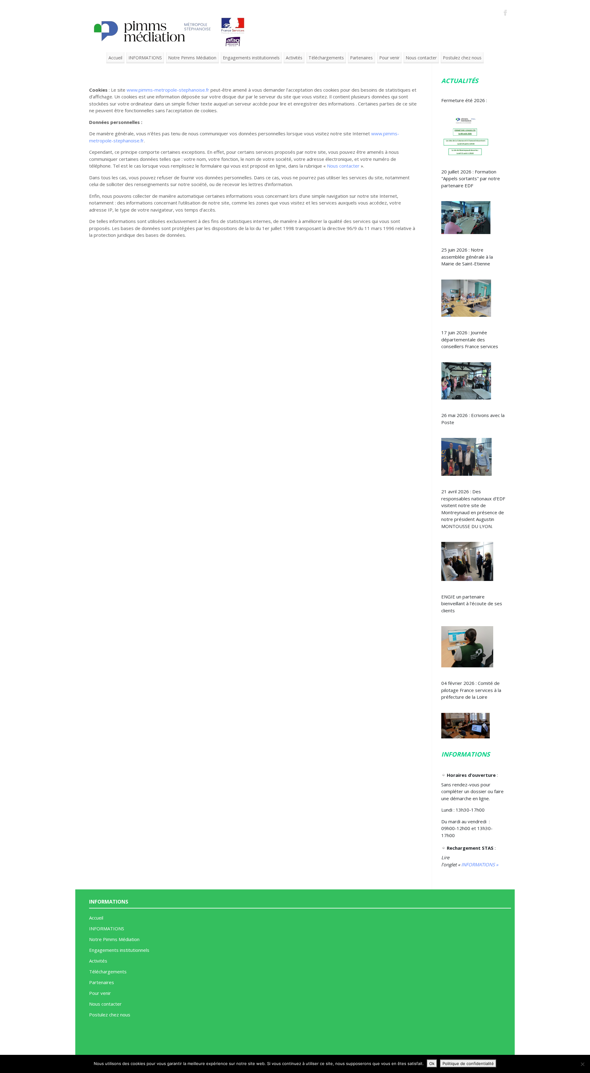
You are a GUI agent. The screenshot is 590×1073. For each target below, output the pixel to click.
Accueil (115, 58)
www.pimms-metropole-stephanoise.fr (168, 90)
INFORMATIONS (145, 58)
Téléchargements (326, 58)
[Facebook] (505, 12)
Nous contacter (421, 58)
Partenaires (361, 58)
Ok (432, 1063)
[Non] (582, 1064)
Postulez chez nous (462, 58)
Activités (294, 58)
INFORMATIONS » (479, 864)
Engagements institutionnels (251, 58)
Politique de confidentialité (468, 1063)
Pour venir (389, 58)
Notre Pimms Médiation (192, 58)
